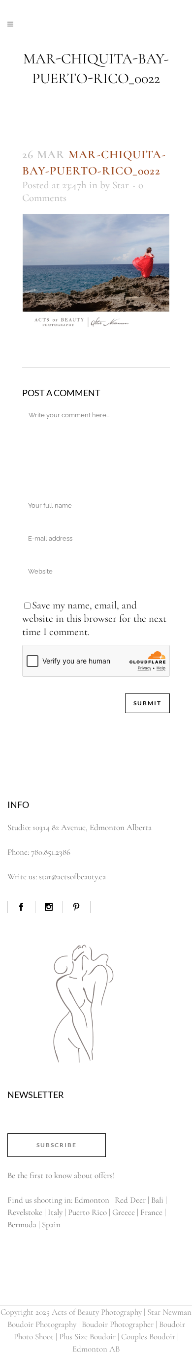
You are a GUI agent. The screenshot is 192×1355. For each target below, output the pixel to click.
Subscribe (56, 1145)
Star (120, 185)
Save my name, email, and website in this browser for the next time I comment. (94, 618)
